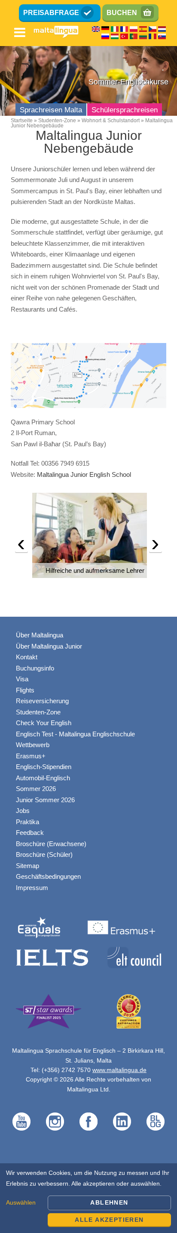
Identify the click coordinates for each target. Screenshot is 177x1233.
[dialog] (88, 1198)
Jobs (23, 810)
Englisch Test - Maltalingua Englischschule (75, 734)
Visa (22, 679)
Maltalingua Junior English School (84, 474)
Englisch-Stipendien (43, 766)
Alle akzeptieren (109, 1219)
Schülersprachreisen (125, 110)
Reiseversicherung (42, 701)
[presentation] (21, 545)
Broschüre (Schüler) (44, 854)
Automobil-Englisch (43, 778)
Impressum (32, 887)
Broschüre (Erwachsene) (51, 843)
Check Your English (43, 722)
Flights (25, 690)
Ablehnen (109, 1202)
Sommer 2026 (36, 788)
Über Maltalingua (39, 635)
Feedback (30, 832)
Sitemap (27, 865)
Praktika (27, 821)
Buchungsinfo (35, 668)
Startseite (22, 120)
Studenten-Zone (57, 120)
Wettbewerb (32, 744)
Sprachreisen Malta (51, 110)
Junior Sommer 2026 (45, 799)
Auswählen (21, 1202)
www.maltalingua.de (119, 1069)
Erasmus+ (31, 756)
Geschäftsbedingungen (48, 876)
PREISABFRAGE (51, 12)
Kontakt (26, 657)
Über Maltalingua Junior (49, 646)
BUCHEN (122, 12)
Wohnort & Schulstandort (111, 120)
